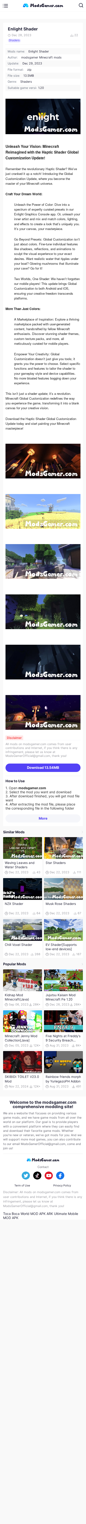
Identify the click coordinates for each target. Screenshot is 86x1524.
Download (43, 767)
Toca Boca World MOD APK (24, 1214)
